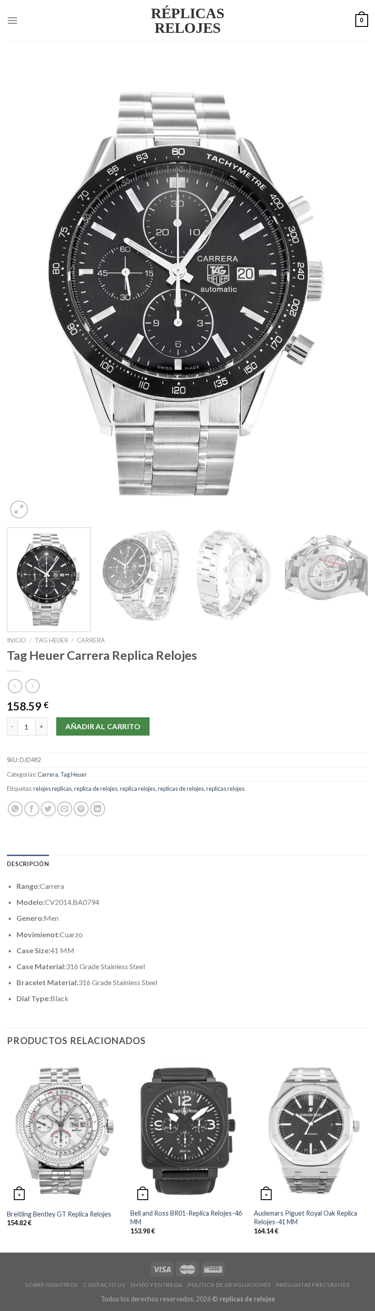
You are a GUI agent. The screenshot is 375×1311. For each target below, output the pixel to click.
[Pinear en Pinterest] (81, 808)
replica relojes (137, 788)
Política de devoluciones (229, 1284)
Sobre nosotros (51, 1284)
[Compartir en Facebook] (31, 808)
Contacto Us (104, 1284)
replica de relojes (96, 788)
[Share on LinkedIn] (97, 808)
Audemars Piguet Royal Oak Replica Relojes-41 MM (305, 1217)
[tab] (28, 864)
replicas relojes (225, 788)
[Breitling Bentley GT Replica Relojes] (64, 1130)
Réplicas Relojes (188, 20)
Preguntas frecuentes (312, 1284)
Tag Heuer (51, 640)
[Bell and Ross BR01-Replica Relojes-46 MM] (187, 1130)
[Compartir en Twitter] (48, 808)
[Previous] (25, 290)
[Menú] (12, 20)
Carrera (91, 640)
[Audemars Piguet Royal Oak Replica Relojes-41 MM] (311, 1130)
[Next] (349, 290)
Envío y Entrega (156, 1284)
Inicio (16, 640)
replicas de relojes (181, 788)
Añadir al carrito (102, 726)
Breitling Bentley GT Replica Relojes (59, 1214)
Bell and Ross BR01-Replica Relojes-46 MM (186, 1217)
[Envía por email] (64, 808)
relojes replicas (52, 788)
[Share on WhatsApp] (15, 808)
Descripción (28, 863)
